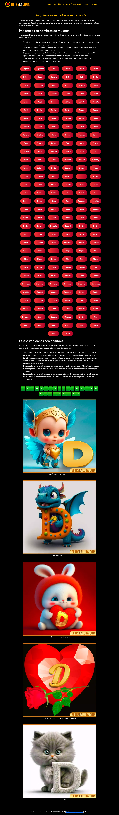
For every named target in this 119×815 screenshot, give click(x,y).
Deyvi (81, 234)
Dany (40, 118)
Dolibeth (67, 275)
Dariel (53, 126)
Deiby (95, 168)
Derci (54, 217)
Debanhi (81, 160)
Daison (25, 77)
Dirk (95, 267)
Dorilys (53, 309)
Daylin (25, 160)
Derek (67, 217)
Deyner (26, 234)
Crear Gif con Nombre (74, 4)
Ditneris (26, 275)
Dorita (95, 309)
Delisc (81, 193)
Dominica (81, 284)
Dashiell (40, 143)
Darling (40, 135)
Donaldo (54, 292)
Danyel (53, 118)
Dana (68, 93)
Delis (68, 193)
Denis (68, 209)
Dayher (81, 151)
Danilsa (54, 110)
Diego (67, 251)
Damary (40, 93)
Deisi (81, 176)
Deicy (26, 176)
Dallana (40, 85)
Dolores (96, 275)
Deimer (53, 176)
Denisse (96, 209)
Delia (26, 193)
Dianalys (67, 242)
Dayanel (54, 151)
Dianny (53, 251)
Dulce (40, 325)
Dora (26, 300)
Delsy (54, 201)
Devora (40, 226)
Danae (81, 93)
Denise (81, 209)
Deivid (53, 184)
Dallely (53, 85)
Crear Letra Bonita (91, 4)
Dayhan (68, 151)
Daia (53, 69)
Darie (40, 126)
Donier (95, 292)
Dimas (53, 259)
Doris (68, 309)
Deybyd (68, 226)
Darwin (95, 135)
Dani (26, 102)
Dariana (26, 126)
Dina (67, 259)
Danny (95, 110)
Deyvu (95, 234)
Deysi (54, 234)
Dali (67, 77)
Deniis (39, 209)
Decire (53, 168)
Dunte (67, 325)
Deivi (40, 184)
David (81, 143)
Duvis (95, 325)
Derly (82, 217)
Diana (53, 242)
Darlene (26, 135)
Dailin (81, 69)
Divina (39, 275)
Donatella (67, 292)
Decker (67, 168)
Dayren (40, 160)
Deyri (40, 234)
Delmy (25, 201)
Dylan (53, 333)
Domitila (26, 292)
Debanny (25, 168)
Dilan (96, 251)
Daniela (68, 102)
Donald (40, 292)
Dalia (82, 77)
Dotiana (54, 317)
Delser (39, 201)
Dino (81, 259)
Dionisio (82, 267)
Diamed (40, 242)
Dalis (26, 85)
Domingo (67, 284)
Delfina (81, 184)
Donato (81, 292)
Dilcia (26, 259)
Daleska (54, 77)
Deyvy (25, 242)
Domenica (26, 284)
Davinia (95, 143)
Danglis (95, 93)
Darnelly (81, 135)
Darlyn (67, 135)
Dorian (25, 309)
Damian (54, 93)
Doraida (40, 300)
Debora (40, 168)
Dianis (39, 251)
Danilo (39, 110)
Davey (53, 143)
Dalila (95, 77)
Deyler (81, 226)
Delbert (68, 184)
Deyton (67, 234)
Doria (96, 300)
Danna (81, 110)
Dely (67, 201)
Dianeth (96, 242)
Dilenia (39, 259)
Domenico (40, 284)
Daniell (81, 102)
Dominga (53, 284)
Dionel (39, 267)
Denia (26, 209)
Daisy (40, 77)
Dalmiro (82, 85)
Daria (96, 118)
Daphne (68, 118)
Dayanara (39, 151)
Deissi (95, 176)
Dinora (95, 259)
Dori (81, 300)
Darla (95, 126)
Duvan (81, 325)
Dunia (53, 325)
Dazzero (67, 160)
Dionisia (68, 267)
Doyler (81, 317)
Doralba (54, 300)
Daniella (95, 102)
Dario (82, 126)
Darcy (81, 118)
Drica (96, 317)
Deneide (95, 201)
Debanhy (95, 160)
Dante (25, 118)
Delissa (95, 193)
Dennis (25, 217)
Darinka (68, 126)
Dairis (95, 69)
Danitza (68, 110)
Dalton (95, 85)
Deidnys (40, 176)
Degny (81, 168)
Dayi (95, 151)
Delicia (39, 193)
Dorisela (81, 309)
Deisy (26, 184)
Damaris (26, 93)
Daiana (67, 69)
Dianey (25, 251)
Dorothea (25, 317)
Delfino (95, 184)
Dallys (67, 85)
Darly (54, 135)
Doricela (40, 309)
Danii (26, 110)
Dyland (67, 333)
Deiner (67, 176)
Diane (81, 242)
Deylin (95, 226)
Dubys (25, 325)
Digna (81, 251)
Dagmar (26, 69)
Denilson (53, 209)
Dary (26, 143)
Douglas (67, 317)
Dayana (26, 151)
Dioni (54, 267)
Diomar (26, 267)
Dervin (95, 217)
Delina (53, 193)
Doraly (67, 300)
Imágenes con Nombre (55, 4)
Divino (53, 275)
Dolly (82, 275)
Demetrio (81, 201)
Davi (67, 143)
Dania (40, 102)
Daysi (54, 160)
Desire (25, 226)
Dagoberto (40, 69)
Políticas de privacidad (74, 812)
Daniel (53, 102)
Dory (40, 317)
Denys (39, 217)
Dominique (96, 284)
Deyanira (53, 226)
